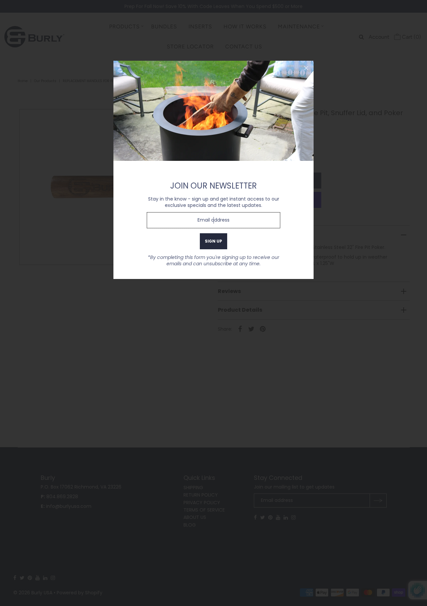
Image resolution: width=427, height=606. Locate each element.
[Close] (306, 68)
